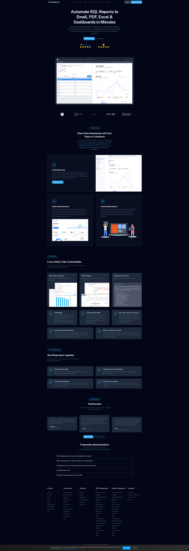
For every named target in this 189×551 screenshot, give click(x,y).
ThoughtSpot (99, 518)
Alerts (49, 502)
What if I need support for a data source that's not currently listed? (75, 461)
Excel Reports (51, 509)
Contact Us (131, 492)
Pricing (49, 495)
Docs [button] (80, 2)
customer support (88, 449)
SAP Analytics (100, 504)
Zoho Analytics (100, 525)
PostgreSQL (66, 504)
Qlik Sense (99, 499)
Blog (48, 499)
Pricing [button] (75, 2)
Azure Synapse (67, 495)
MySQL (65, 502)
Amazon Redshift (68, 509)
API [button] (90, 2)
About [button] (95, 2)
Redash (98, 528)
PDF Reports (50, 506)
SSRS (97, 535)
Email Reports (51, 504)
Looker (98, 502)
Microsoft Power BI (101, 492)
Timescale (66, 516)
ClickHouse (66, 499)
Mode (97, 532)
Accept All (126, 548)
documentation (106, 449)
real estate (89, 147)
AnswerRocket (100, 530)
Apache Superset (100, 523)
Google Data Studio (101, 497)
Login (127, 2)
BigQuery (66, 497)
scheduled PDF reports (84, 145)
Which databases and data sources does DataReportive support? (74, 456)
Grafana (98, 514)
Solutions (49, 492)
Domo (97, 516)
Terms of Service (71, 548)
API (48, 511)
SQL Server (66, 514)
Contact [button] (101, 2)
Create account (136, 2)
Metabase (98, 511)
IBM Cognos (99, 509)
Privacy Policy (132, 497)
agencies (104, 147)
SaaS (97, 147)
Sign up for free (99, 436)
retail (94, 147)
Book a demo (88, 436)
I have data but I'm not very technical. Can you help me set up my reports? (76, 465)
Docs (48, 497)
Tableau (98, 495)
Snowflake (66, 511)
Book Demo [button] (109, 2)
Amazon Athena (67, 492)
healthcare (83, 147)
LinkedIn (130, 499)
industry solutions (88, 144)
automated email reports (101, 144)
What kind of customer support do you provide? (69, 475)
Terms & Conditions (133, 495)
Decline (135, 548)
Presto (65, 506)
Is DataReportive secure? (63, 470)
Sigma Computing (101, 521)
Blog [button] (85, 2)
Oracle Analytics (100, 506)
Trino (64, 518)
